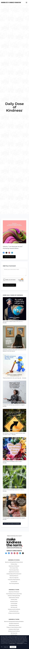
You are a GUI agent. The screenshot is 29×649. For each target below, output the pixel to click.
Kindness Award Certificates (14, 609)
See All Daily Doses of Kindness (12, 523)
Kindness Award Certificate (14, 631)
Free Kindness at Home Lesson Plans (14, 593)
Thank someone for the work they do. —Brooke (14, 378)
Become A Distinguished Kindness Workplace (14, 621)
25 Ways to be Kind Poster (13, 613)
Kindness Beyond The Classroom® (14, 573)
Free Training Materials (14, 583)
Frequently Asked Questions (14, 579)
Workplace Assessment (14, 623)
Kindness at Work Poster (14, 629)
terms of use (19, 643)
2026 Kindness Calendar (14, 597)
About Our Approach (14, 577)
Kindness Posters (14, 601)
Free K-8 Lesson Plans (14, 569)
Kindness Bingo (14, 605)
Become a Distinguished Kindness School (14, 562)
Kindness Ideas (14, 564)
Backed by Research (14, 575)
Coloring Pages (14, 603)
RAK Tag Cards (14, 607)
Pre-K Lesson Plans (14, 567)
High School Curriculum (14, 571)
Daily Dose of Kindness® (14, 566)
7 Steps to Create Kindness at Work (14, 627)
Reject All (6, 646)
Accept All (13, 646)
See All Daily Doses (9, 256)
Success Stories (14, 581)
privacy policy (12, 643)
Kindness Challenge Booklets (14, 595)
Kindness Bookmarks (13, 611)
